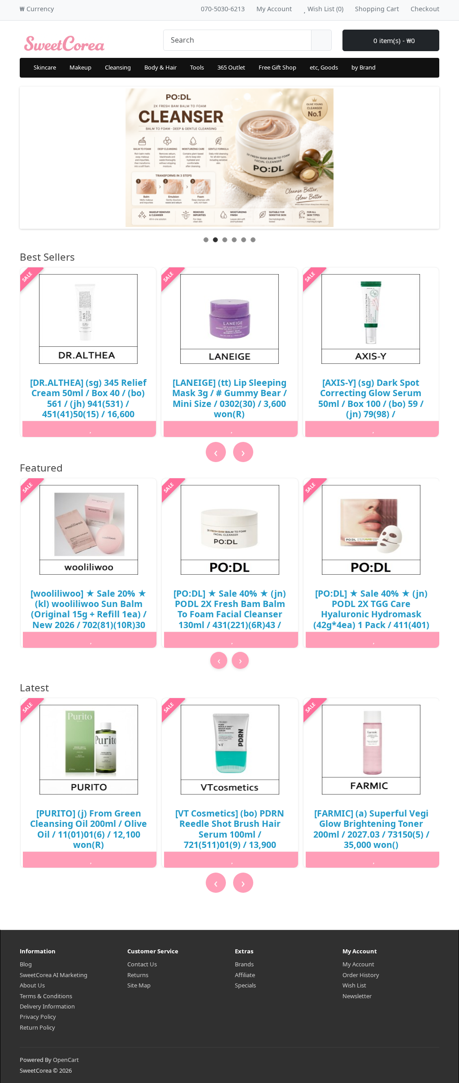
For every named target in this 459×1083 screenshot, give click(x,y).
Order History (360, 975)
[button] (228, 677)
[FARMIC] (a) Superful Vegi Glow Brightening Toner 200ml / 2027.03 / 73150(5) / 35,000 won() (371, 829)
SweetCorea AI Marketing (53, 975)
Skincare (45, 67)
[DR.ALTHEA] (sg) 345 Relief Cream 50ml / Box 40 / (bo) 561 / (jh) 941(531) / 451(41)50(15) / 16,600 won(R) (88, 403)
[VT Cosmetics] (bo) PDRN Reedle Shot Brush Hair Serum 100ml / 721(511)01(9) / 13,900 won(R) (229, 834)
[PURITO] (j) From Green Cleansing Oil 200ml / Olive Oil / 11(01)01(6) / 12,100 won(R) (88, 829)
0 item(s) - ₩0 (393, 40)
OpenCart (66, 1060)
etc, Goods (324, 67)
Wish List (354, 985)
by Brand (363, 67)
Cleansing (118, 67)
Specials (245, 985)
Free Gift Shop (277, 67)
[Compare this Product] (137, 428)
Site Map (139, 985)
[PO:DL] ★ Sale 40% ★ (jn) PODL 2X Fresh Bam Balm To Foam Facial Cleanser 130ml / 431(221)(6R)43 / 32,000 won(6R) (229, 614)
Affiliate (245, 975)
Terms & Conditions (46, 996)
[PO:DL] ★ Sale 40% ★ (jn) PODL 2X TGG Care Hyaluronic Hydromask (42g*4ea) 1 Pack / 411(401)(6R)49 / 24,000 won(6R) (371, 614)
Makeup (80, 67)
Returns (137, 975)
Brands (244, 964)
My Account (358, 964)
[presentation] (216, 452)
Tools (197, 67)
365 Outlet (231, 67)
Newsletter (357, 996)
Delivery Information (47, 1006)
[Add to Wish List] (91, 428)
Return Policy (37, 1027)
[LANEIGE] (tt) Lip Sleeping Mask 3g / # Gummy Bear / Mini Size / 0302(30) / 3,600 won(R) (229, 398)
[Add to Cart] (44, 428)
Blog (26, 964)
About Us (32, 985)
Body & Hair (160, 67)
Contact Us (142, 964)
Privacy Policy (38, 1017)
